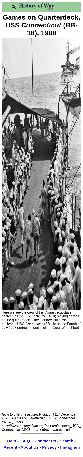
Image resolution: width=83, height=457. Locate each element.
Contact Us (45, 441)
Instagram (70, 447)
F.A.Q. (25, 441)
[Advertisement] (41, 371)
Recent (10, 447)
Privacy (49, 447)
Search (66, 441)
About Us (29, 447)
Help (11, 441)
